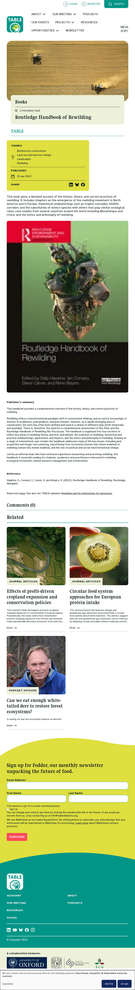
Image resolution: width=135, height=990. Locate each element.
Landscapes (24, 159)
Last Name (75, 793)
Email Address (17, 780)
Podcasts (75, 903)
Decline (109, 983)
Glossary (14, 895)
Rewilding (22, 163)
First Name (14, 793)
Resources (15, 910)
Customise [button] (7, 983)
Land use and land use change (34, 155)
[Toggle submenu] (44, 14)
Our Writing (16, 903)
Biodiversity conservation (31, 151)
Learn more (81, 823)
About (72, 895)
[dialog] (67, 980)
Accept (124, 983)
